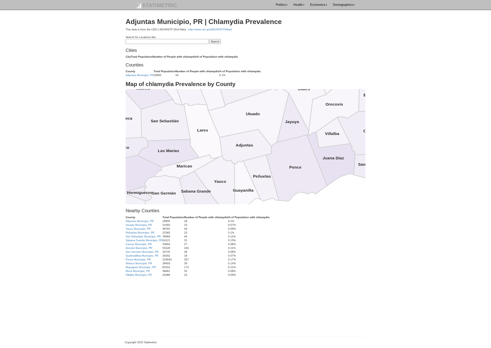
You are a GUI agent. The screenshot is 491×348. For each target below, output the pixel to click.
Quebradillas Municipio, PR (142, 255)
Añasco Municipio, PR (139, 263)
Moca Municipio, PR (138, 271)
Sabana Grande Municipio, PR (144, 240)
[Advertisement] (241, 304)
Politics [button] (281, 4)
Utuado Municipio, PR (139, 224)
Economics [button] (317, 4)
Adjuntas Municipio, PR (140, 75)
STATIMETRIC (159, 5)
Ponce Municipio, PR (138, 259)
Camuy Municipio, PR (139, 244)
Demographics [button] (343, 4)
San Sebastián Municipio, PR (143, 236)
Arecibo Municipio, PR (139, 247)
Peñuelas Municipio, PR (140, 232)
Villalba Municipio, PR (139, 274)
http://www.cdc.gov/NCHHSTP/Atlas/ (210, 29)
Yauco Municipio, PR (138, 228)
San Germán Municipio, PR (142, 251)
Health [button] (297, 4)
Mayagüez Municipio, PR (141, 267)
